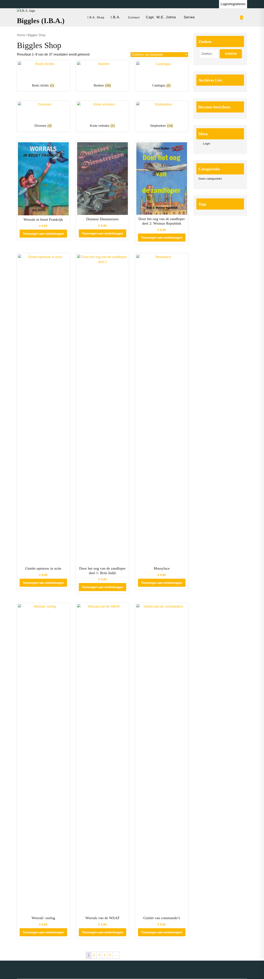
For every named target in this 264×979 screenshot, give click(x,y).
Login (206, 143)
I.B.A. (115, 17)
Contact (134, 17)
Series (189, 17)
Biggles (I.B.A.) (41, 21)
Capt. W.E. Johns (161, 17)
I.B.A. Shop (95, 17)
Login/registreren (233, 4)
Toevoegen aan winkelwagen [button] (43, 233)
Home (21, 35)
